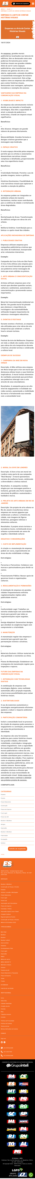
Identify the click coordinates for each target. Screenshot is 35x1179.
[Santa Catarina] (11, 1114)
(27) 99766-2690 (8, 1048)
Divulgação (4, 839)
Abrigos (3, 824)
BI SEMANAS (4, 984)
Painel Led (4, 900)
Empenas (3, 945)
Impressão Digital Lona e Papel (10, 911)
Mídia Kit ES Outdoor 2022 (8, 922)
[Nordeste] (11, 1129)
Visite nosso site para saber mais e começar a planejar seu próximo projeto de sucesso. (16, 777)
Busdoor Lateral (5, 940)
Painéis (3, 798)
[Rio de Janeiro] (11, 1136)
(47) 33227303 (8, 1051)
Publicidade (4, 835)
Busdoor (3, 937)
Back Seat (3, 932)
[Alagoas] (23, 1144)
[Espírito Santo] (11, 1084)
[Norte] (23, 1121)
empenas (7, 53)
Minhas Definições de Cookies (9, 1029)
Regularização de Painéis (8, 917)
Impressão (4, 828)
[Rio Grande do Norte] (23, 1136)
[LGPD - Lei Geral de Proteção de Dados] (17, 1170)
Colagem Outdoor (6, 914)
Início (3, 9)
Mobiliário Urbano (6, 964)
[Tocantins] (11, 1144)
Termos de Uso (5, 1026)
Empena (3, 794)
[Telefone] (2, 1052)
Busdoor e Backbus (6, 820)
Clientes (3, 1009)
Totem (2, 978)
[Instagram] (4, 1042)
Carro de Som (5, 943)
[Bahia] (11, 1076)
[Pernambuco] (11, 1106)
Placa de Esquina (6, 975)
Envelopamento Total (7, 948)
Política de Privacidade (7, 1020)
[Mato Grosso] (11, 1091)
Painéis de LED (5, 970)
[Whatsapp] (2, 1048)
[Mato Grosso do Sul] (23, 1091)
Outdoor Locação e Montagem (9, 892)
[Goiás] (23, 1084)
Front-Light (4, 813)
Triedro (3, 981)
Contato (3, 1017)
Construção (4, 805)
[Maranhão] (11, 1121)
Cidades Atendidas (6, 1003)
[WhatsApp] (31, 1174)
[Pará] (23, 1129)
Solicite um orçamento (22, 3)
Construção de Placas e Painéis (10, 887)
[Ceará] (23, 1076)
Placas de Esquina (6, 809)
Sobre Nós (4, 1000)
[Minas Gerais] (11, 1099)
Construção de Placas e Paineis (10, 919)
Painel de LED (5, 817)
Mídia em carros (5, 959)
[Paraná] (23, 1099)
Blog (8, 9)
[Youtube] (2, 1042)
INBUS (2, 956)
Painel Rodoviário (6, 802)
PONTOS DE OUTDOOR (7, 988)
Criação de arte (5, 1006)
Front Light (4, 898)
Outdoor (3, 843)
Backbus (3, 934)
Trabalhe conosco (6, 1014)
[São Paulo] (23, 1114)
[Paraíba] (17, 1152)
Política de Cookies (6, 1023)
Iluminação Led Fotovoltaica (9, 903)
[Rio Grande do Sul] (23, 1106)
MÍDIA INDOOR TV (6, 962)
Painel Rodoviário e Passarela (9, 973)
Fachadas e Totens (6, 908)
